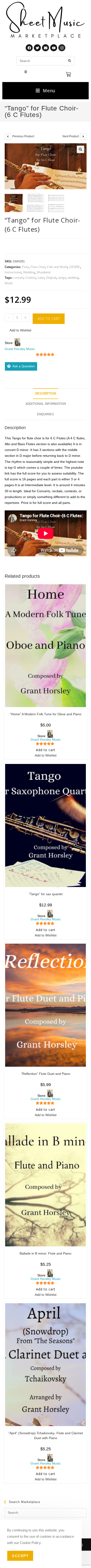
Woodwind (43, 272)
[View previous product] (8, 136)
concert (18, 277)
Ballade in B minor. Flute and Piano (45, 1253)
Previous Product (23, 136)
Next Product (71, 136)
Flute (25, 267)
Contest (30, 277)
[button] (80, 149)
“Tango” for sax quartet (46, 894)
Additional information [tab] (45, 404)
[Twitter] (37, 47)
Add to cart (48, 318)
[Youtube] (53, 47)
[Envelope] (45, 47)
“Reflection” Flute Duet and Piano (45, 1074)
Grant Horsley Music (20, 349)
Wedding (29, 272)
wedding (72, 277)
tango (62, 277)
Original (51, 277)
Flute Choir (38, 267)
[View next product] (83, 136)
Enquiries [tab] (45, 414)
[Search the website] (45, 60)
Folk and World (57, 267)
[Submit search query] (69, 60)
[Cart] (68, 74)
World (8, 283)
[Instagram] (61, 47)
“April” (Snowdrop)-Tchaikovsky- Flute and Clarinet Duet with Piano (45, 1435)
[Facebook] (29, 47)
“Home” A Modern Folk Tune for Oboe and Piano (45, 714)
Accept (20, 1556)
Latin (41, 277)
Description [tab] (45, 393)
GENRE (74, 267)
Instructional (13, 272)
